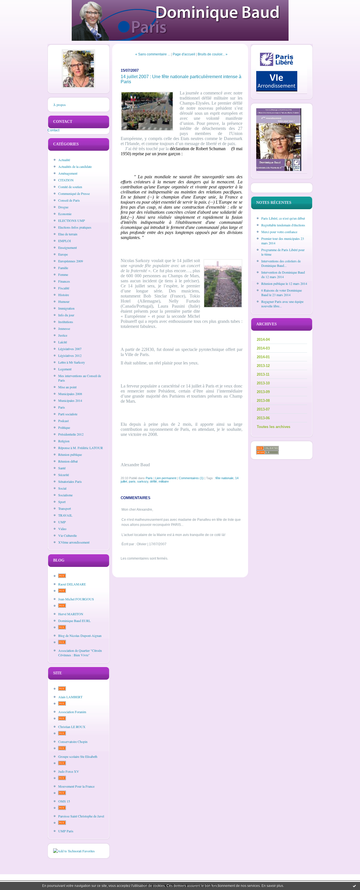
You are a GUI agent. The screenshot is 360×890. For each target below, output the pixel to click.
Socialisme (65, 495)
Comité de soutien (70, 186)
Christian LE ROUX (72, 726)
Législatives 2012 (70, 355)
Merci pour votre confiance (279, 231)
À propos (59, 104)
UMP (62, 522)
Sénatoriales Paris (70, 481)
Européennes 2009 (70, 261)
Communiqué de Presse (74, 193)
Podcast (63, 420)
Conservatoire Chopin (72, 741)
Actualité (64, 159)
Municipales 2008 (70, 393)
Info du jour (66, 315)
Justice (62, 335)
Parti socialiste (67, 414)
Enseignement (67, 247)
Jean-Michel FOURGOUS (76, 599)
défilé (153, 481)
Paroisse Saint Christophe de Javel (81, 816)
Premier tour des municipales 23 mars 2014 (282, 240)
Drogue (63, 207)
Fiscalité (63, 288)
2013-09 (263, 392)
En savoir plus (272, 886)
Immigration (66, 308)
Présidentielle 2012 (71, 434)
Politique (64, 427)
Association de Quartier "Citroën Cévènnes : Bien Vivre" (80, 652)
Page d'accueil (184, 54)
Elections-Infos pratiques (74, 227)
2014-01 (263, 357)
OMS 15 (64, 801)
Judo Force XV (68, 771)
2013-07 (263, 409)
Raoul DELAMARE (72, 584)
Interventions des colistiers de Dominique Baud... (281, 263)
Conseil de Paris (69, 200)
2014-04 (263, 339)
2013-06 (263, 418)
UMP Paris (65, 831)
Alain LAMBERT (70, 697)
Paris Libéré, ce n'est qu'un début (283, 218)
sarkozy (142, 481)
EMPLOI (64, 240)
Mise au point (67, 387)
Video (62, 528)
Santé (62, 468)
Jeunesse (64, 328)
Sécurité (63, 474)
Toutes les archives (273, 427)
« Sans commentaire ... (152, 54)
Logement (64, 369)
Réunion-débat (68, 461)
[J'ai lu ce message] (354, 886)
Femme (63, 274)
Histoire (63, 294)
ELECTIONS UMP (71, 220)
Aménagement (67, 173)
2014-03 (263, 348)
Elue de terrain (67, 234)
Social (62, 488)
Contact (53, 130)
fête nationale (224, 478)
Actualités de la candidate (75, 166)
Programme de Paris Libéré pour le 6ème (283, 251)
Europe (63, 254)
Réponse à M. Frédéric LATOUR (80, 447)
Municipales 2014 (70, 400)
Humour (63, 301)
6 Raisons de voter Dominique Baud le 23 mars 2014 (281, 292)
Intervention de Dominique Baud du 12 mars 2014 (283, 274)
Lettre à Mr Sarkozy (71, 362)
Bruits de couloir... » (213, 54)
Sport (62, 501)
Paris (61, 407)
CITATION (66, 180)
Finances (64, 281)
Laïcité (62, 342)
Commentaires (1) (191, 478)
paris (132, 481)
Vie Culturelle (67, 535)
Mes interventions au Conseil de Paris (79, 377)
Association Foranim (72, 711)
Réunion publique (70, 454)
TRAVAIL (65, 515)
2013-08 (263, 400)
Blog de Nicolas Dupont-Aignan (80, 635)
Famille (63, 267)
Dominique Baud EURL (74, 620)
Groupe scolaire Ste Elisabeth (77, 756)
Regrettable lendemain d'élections (283, 225)
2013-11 (263, 374)
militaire (164, 481)
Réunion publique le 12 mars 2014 (284, 283)
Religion (63, 441)
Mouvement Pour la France (76, 786)
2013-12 (263, 366)
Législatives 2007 (70, 348)
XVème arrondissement (73, 542)
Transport (64, 508)
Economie (64, 213)
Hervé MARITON (70, 614)
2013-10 (263, 383)
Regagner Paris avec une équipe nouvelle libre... (282, 303)
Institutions (65, 321)
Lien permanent (165, 478)
